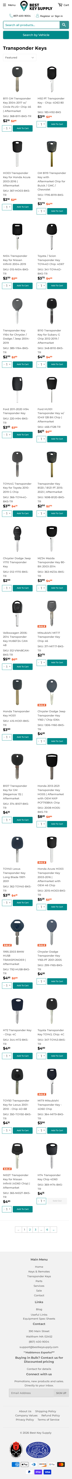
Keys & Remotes (39, 1271)
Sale (39, 1290)
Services (39, 1285)
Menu (12, 5)
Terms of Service (48, 1419)
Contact (39, 1295)
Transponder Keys (39, 1276)
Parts (39, 1281)
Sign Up (61, 1393)
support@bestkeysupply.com (39, 1347)
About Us (25, 1411)
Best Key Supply (40, 1432)
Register (45, 16)
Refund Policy (50, 1415)
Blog (39, 1309)
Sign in (59, 16)
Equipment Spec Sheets (39, 1318)
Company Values (26, 1415)
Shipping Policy (45, 1411)
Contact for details (39, 1368)
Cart (66, 5)
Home (39, 1266)
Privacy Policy (25, 1419)
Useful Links (39, 1314)
